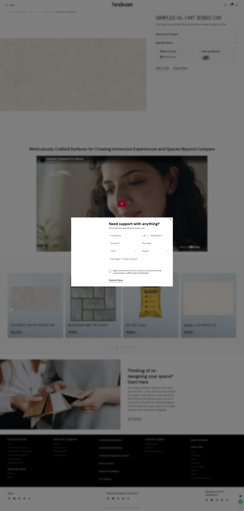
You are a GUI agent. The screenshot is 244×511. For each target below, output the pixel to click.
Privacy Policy (129, 271)
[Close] (171, 219)
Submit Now (116, 280)
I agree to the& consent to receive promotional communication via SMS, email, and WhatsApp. (137, 272)
